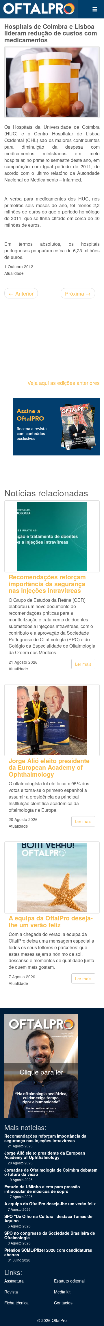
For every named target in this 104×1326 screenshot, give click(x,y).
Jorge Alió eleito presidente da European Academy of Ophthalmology (49, 767)
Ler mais (83, 664)
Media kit (62, 1292)
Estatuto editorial (69, 1281)
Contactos (63, 1303)
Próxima (78, 293)
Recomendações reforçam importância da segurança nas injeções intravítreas (47, 583)
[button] (95, 9)
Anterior (21, 293)
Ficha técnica (16, 1303)
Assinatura (14, 1281)
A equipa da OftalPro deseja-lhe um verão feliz (51, 921)
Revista (11, 1292)
